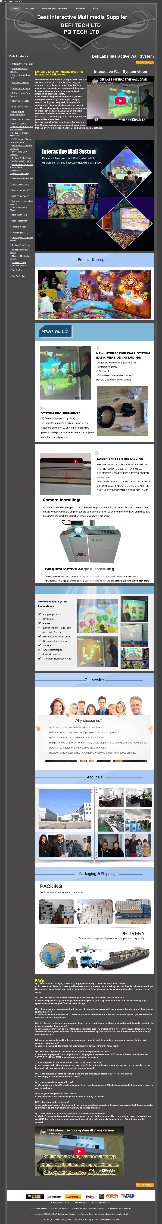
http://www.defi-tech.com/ (41, 1208)
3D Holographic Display (22, 178)
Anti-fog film (17, 270)
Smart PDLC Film (21, 88)
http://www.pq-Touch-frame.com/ (90, 1214)
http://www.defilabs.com (63, 1208)
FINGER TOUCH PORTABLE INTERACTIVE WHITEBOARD (21, 127)
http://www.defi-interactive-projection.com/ (91, 1208)
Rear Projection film (20, 101)
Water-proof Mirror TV (21, 190)
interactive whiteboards (22, 119)
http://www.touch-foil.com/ (120, 1208)
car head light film (19, 221)
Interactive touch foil (20, 82)
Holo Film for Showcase (22, 107)
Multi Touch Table (19, 215)
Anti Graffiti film (18, 276)
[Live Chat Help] (11, 1)
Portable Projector (19, 227)
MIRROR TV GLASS (20, 196)
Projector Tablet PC (20, 233)
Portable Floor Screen (21, 245)
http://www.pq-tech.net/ (66, 1214)
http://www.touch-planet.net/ (116, 1214)
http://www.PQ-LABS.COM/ (45, 1214)
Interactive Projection (22, 64)
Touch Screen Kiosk (20, 184)
